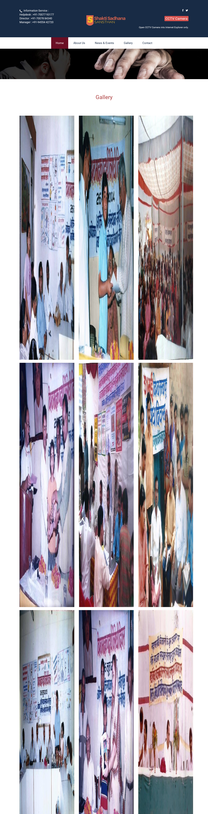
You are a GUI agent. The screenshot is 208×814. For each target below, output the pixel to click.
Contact (147, 43)
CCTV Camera (176, 19)
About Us (79, 43)
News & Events (104, 43)
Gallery (128, 43)
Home (60, 43)
